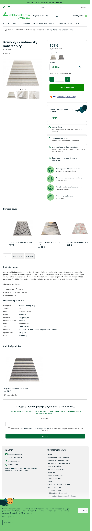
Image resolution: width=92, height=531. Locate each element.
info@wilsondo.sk (15, 454)
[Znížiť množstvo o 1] (51, 79)
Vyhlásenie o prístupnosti (57, 493)
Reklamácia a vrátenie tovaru (58, 460)
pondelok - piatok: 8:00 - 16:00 (21, 469)
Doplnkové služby (54, 466)
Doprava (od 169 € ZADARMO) (58, 457)
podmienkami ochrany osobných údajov (34, 428)
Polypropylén (24, 318)
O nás (43, 7)
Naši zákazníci (52, 472)
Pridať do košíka (67, 87)
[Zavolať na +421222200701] (5, 7)
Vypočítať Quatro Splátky (66, 97)
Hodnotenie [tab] (17, 256)
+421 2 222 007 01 (15, 458)
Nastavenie (8, 522)
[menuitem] (7, 23)
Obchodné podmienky (55, 469)
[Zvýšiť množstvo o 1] (67, 79)
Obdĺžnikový (23, 327)
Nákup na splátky (54, 487)
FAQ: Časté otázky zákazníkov (58, 463)
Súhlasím (83, 510)
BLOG (49, 481)
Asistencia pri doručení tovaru (58, 484)
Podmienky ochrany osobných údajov (61, 496)
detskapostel (13, 465)
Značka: (7, 53)
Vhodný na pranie (26, 330)
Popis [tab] (7, 256)
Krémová (22, 315)
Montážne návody (54, 490)
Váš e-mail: (45, 418)
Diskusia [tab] (29, 256)
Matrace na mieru (54, 478)
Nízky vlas (23, 333)
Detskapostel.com (15, 461)
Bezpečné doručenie (55, 475)
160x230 (22, 321)
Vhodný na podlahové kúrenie (45, 330)
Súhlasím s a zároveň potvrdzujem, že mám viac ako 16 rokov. (46, 429)
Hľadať (56, 15)
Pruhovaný (23, 336)
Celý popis (54, 118)
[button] (20, 89)
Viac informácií (8, 517)
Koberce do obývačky (27, 306)
